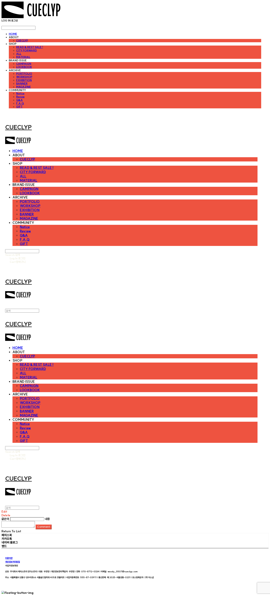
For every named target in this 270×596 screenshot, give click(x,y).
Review (20, 96)
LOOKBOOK (24, 67)
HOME (13, 34)
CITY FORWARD (26, 50)
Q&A (19, 100)
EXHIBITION (24, 80)
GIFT (19, 106)
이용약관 (8, 558)
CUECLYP (22, 40)
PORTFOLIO (24, 73)
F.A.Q (20, 103)
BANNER (22, 83)
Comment (43, 527)
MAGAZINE (23, 87)
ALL (18, 53)
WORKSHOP (24, 77)
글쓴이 (5, 519)
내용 (47, 519)
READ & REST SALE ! (29, 47)
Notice (20, 93)
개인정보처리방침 (12, 561)
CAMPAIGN (23, 63)
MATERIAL (23, 57)
